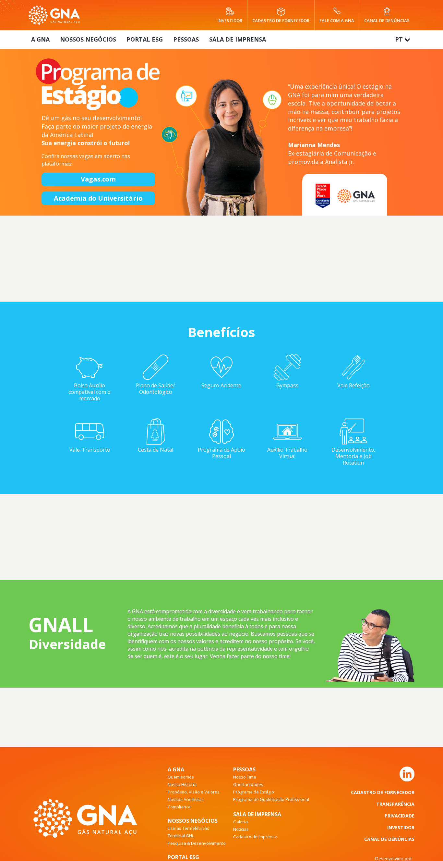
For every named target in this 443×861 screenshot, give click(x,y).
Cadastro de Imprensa (255, 837)
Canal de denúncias (387, 20)
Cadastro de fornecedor (280, 20)
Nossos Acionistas (186, 799)
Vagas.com (98, 179)
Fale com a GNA (336, 20)
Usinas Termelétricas (188, 828)
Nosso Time (244, 777)
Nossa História (182, 784)
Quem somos (181, 777)
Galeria (240, 822)
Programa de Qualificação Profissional (271, 799)
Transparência (395, 804)
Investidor (229, 20)
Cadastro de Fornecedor (382, 792)
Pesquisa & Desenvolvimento (197, 843)
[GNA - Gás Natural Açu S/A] (54, 15)
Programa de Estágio (253, 792)
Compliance (179, 807)
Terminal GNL (181, 836)
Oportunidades (248, 784)
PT (399, 39)
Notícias (241, 829)
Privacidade (399, 816)
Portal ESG (144, 39)
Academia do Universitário (98, 198)
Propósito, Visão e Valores (194, 792)
